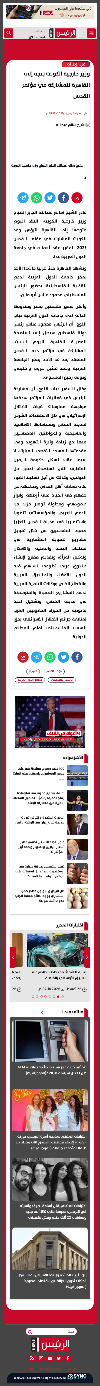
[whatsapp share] (36, 197)
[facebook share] (63, 197)
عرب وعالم (76, 64)
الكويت (33, 671)
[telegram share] (23, 197)
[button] (62, 996)
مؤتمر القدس (53, 671)
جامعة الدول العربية (29, 680)
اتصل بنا (29, 1369)
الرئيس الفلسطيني (61, 680)
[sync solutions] (77, 1378)
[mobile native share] (23, 657)
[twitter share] (50, 197)
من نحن (71, 1369)
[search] (8, 33)
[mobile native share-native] (77, 197)
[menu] (91, 33)
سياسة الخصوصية (50, 1369)
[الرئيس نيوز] (50, 1345)
